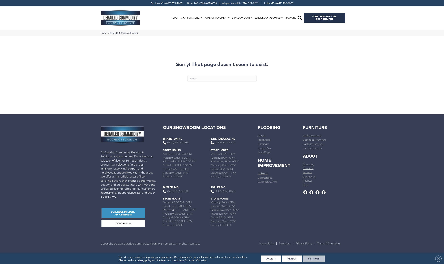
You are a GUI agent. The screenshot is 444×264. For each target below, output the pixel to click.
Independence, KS (223, 138)
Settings (313, 258)
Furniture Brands (312, 147)
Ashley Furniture (312, 135)
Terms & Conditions (329, 243)
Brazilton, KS (172, 138)
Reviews (307, 180)
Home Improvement (215, 17)
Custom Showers (267, 181)
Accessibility (266, 243)
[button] (184, 17)
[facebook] (305, 192)
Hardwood (264, 139)
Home (104, 33)
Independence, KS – (240, 3)
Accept (271, 258)
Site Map (285, 243)
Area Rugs (264, 152)
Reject (292, 258)
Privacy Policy (304, 243)
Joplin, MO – (278, 3)
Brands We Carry (242, 17)
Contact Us (309, 176)
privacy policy (144, 260)
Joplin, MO (218, 187)
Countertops (265, 177)
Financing (290, 17)
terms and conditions (172, 260)
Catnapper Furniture (314, 139)
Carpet (262, 135)
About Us (275, 17)
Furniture (193, 17)
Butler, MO (170, 187)
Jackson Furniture (313, 143)
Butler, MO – (202, 3)
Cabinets (263, 173)
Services (260, 17)
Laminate (263, 143)
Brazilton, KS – (166, 3)
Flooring (177, 17)
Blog (305, 184)
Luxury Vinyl (264, 147)
